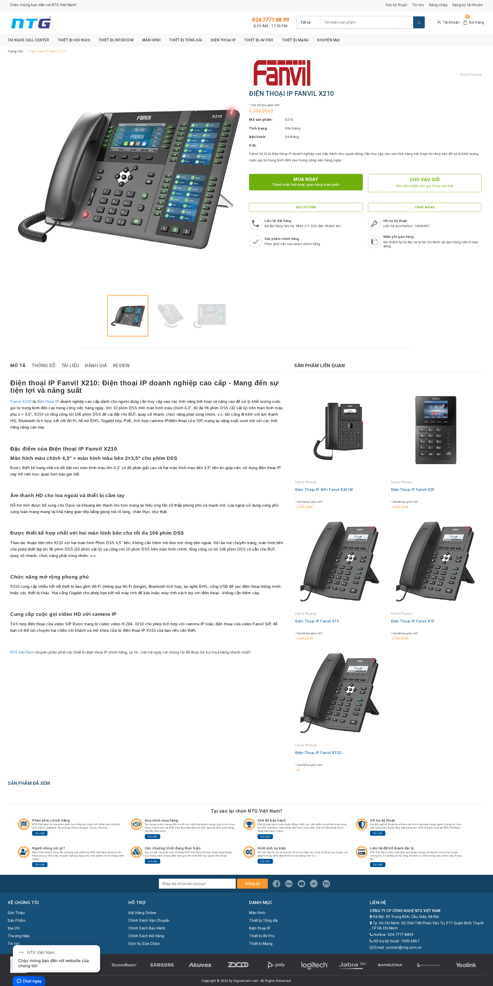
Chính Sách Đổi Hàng (146, 936)
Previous (20, 176)
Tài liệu (70, 365)
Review (121, 365)
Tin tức (418, 5)
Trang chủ (15, 51)
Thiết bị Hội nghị (74, 40)
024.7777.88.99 (270, 20)
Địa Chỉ (14, 928)
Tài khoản (451, 22)
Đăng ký (252, 883)
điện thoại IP (48, 401)
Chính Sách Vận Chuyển (148, 920)
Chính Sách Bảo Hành (147, 928)
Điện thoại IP (223, 40)
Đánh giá (96, 365)
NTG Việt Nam (22, 652)
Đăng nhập (438, 5)
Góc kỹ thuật (396, 5)
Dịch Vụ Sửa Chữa (143, 944)
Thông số (43, 365)
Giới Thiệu (16, 913)
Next (235, 176)
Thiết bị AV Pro (258, 40)
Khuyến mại (328, 40)
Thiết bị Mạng (295, 40)
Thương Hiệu (19, 936)
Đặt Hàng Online (142, 913)
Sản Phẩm (17, 920)
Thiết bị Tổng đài (185, 40)
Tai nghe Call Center (28, 40)
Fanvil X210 (21, 401)
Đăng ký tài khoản (467, 5)
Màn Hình (151, 40)
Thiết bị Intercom (116, 40)
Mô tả (18, 365)
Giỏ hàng (476, 22)
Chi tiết (39, 833)
